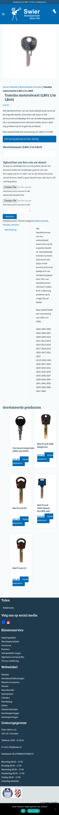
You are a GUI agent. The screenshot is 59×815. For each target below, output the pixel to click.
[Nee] (55, 809)
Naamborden (7, 690)
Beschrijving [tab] (10, 229)
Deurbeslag (6, 701)
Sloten (4, 705)
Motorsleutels (25, 87)
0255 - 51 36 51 (17, 740)
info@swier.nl (15, 747)
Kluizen (4, 686)
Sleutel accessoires (10, 682)
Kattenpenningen (9, 717)
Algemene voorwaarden (12, 657)
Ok (23, 811)
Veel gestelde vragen (11, 653)
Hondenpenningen (10, 713)
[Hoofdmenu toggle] (3, 14)
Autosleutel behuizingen (12, 678)
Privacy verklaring (10, 661)
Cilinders (5, 697)
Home (6, 87)
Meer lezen (33, 811)
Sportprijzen (7, 694)
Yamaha (38, 87)
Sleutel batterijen (9, 709)
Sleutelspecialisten (10, 641)
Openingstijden (8, 637)
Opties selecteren (20, 461)
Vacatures (6, 645)
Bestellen (9, 216)
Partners (5, 649)
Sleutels (14, 87)
